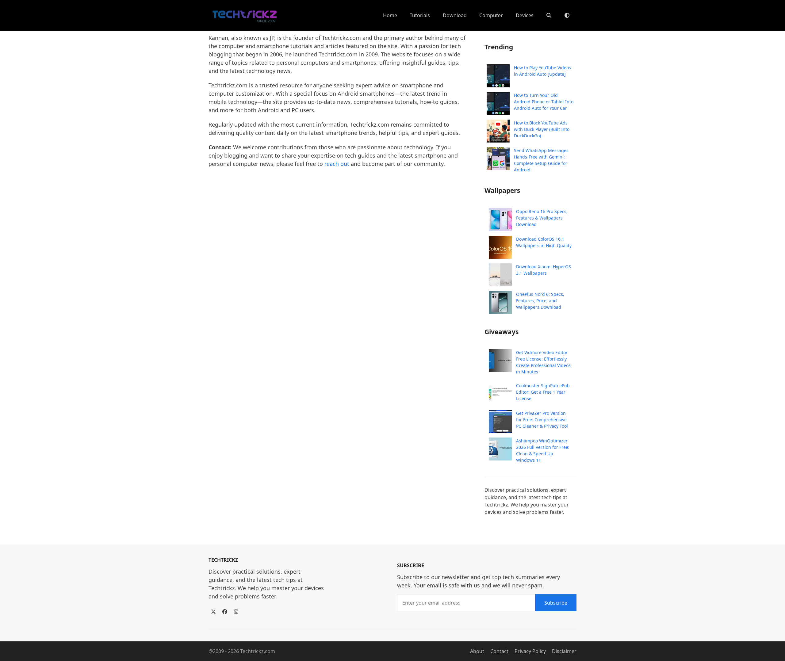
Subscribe (555, 602)
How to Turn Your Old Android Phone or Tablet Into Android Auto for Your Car (543, 101)
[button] (549, 15)
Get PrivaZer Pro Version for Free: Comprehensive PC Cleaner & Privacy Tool (542, 419)
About (477, 651)
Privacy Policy (530, 651)
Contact (499, 651)
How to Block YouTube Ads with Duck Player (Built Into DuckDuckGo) (541, 129)
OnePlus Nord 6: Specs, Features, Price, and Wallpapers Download (540, 300)
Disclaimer (564, 651)
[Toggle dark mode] (566, 15)
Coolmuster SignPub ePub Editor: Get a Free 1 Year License (543, 392)
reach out (336, 163)
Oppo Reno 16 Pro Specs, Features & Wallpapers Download (542, 217)
